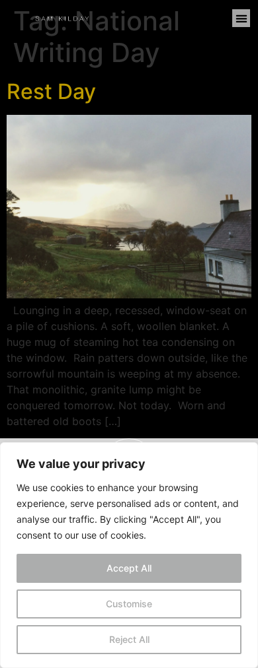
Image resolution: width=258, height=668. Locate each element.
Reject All (129, 639)
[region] (129, 555)
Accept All (129, 568)
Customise (129, 603)
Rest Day (51, 91)
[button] (241, 18)
